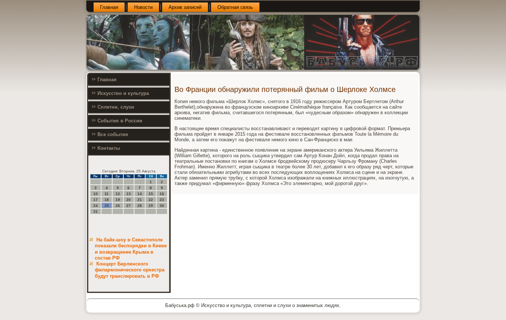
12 (118, 194)
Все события (112, 134)
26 (118, 206)
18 (106, 200)
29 (151, 206)
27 (128, 206)
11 (106, 194)
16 (162, 194)
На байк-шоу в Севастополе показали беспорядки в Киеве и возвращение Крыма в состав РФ (131, 249)
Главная (109, 7)
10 (95, 194)
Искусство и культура (123, 93)
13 (128, 194)
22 (151, 200)
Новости (143, 7)
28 (139, 206)
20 (128, 200)
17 (95, 200)
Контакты (108, 148)
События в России (119, 120)
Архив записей (185, 7)
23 (162, 200)
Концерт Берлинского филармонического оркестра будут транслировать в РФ (129, 270)
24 (95, 206)
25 (106, 206)
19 (118, 200)
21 (139, 200)
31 (95, 212)
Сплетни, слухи (115, 107)
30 (162, 206)
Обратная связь (235, 7)
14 (139, 194)
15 (151, 194)
